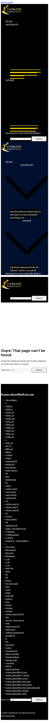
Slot (7, 617)
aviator (8, 458)
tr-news (8, 648)
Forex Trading (11, 519)
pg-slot (8, 581)
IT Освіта (9, 538)
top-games (9, 645)
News (7, 571)
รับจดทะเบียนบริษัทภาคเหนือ (16, 691)
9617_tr (8, 446)
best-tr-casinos (11, 470)
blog (7, 477)
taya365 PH (10, 636)
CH (6, 501)
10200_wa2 (10, 419)
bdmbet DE (10, 464)
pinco (7, 587)
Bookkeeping (10, 480)
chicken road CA (12, 504)
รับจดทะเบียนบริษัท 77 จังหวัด (17, 675)
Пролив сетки (11, 660)
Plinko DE (9, 596)
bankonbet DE (11, 461)
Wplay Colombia (12, 654)
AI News (8, 455)
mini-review (10, 547)
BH (6, 474)
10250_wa (9, 425)
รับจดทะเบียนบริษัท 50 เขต (16, 672)
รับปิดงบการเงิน (16, 130)
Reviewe (9, 608)
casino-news (10, 492)
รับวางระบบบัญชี (29, 130)
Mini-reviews (10, 550)
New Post (9, 568)
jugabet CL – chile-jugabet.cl (16, 541)
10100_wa (9, 412)
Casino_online (11, 489)
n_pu (7, 565)
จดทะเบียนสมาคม (17, 77)
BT (6, 483)
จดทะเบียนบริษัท (16, 71)
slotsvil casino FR (12, 626)
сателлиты (9, 663)
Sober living (10, 630)
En (6, 513)
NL (6, 574)
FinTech (8, 516)
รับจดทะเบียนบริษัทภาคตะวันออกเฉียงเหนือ (22, 688)
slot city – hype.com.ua (14, 620)
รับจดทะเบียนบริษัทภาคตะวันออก (18, 685)
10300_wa (9, 428)
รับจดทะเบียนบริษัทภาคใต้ (15, 694)
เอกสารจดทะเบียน (26, 133)
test (6, 642)
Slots (7, 623)
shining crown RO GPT (14, 614)
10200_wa (9, 416)
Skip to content (7, 2)
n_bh (7, 559)
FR (6, 522)
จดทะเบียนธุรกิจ (11, 24)
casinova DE (10, 498)
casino (8, 486)
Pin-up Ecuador (11, 584)
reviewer (8, 611)
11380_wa (9, 437)
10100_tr (9, 409)
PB (6, 578)
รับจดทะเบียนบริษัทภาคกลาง (16, 679)
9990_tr (8, 452)
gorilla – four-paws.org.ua (15, 529)
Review (8, 605)
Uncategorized (11, 651)
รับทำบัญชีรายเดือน (18, 127)
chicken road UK (12, 510)
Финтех (8, 666)
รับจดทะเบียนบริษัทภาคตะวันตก (18, 682)
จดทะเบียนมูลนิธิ (30, 74)
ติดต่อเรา (37, 133)
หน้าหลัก (9, 21)
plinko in (8, 599)
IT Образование (12, 535)
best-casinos (10, 468)
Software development (14, 633)
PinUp (8, 590)
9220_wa (9, 443)
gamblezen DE (11, 526)
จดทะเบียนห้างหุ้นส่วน (32, 71)
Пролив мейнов (12, 657)
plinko (7, 593)
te (6, 639)
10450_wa (9, 431)
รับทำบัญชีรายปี (32, 127)
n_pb (7, 562)
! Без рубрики (11, 400)
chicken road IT (11, 507)
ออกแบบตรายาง (11, 133)
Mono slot (9, 553)
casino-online (10, 495)
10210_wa (9, 422)
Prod (7, 602)
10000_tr (9, 406)
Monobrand (10, 556)
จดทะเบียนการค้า (17, 74)
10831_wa (9, 434)
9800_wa (9, 449)
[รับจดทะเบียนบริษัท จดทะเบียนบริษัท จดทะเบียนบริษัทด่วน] (11, 16)
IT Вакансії (9, 532)
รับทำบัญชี (9, 80)
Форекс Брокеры (12, 669)
